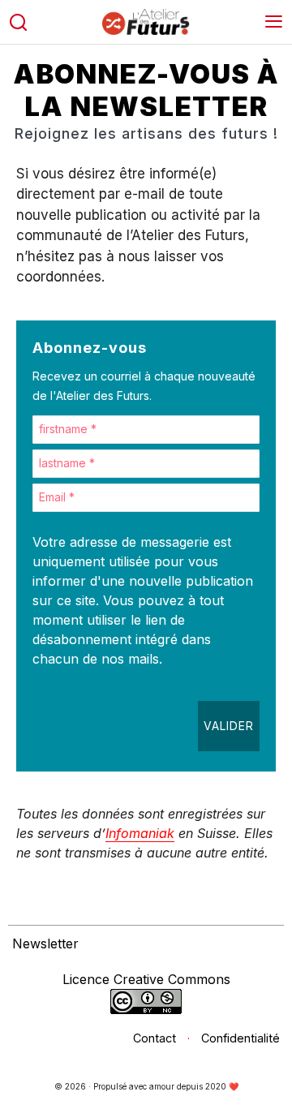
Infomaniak (139, 833)
